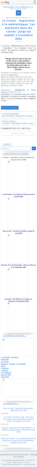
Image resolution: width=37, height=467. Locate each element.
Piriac (3, 366)
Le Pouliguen (6, 373)
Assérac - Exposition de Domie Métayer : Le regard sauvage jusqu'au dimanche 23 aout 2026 (18, 430)
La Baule (4, 370)
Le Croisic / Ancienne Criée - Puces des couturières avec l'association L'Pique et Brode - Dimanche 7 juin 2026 (18, 419)
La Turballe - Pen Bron (9, 357)
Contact (8, 462)
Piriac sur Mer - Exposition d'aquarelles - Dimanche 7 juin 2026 (18, 409)
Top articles (30, 460)
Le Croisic (5, 362)
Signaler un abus (18, 462)
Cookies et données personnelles (11, 464)
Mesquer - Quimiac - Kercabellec (13, 364)
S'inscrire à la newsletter (9, 108)
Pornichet (5, 368)
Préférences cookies (29, 464)
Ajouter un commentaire (18, 133)
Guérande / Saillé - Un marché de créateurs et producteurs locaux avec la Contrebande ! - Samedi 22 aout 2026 (18, 440)
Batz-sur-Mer (6, 375)
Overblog (20, 457)
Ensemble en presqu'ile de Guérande (18, 8)
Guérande (5, 360)
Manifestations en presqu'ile (18, 17)
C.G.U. (27, 462)
